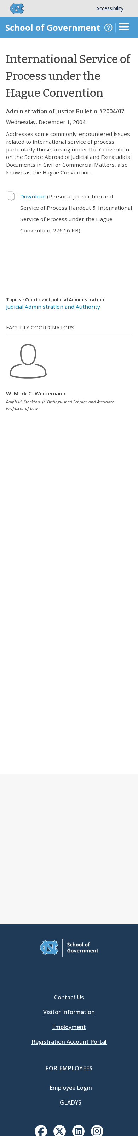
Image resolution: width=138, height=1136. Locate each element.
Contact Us (69, 997)
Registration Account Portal (69, 1042)
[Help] (108, 27)
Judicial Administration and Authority (53, 306)
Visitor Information (69, 1012)
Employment (69, 1027)
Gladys (70, 1102)
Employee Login (71, 1088)
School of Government (52, 27)
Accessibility (109, 8)
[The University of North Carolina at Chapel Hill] (12, 8)
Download (33, 196)
